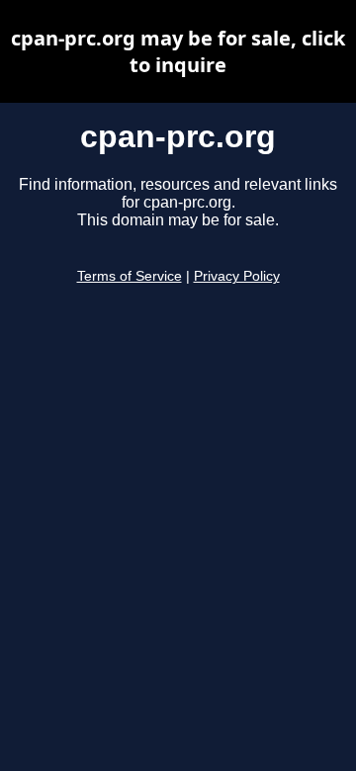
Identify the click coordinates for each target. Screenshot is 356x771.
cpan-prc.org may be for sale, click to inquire (178, 51)
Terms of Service (129, 276)
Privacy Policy (237, 276)
